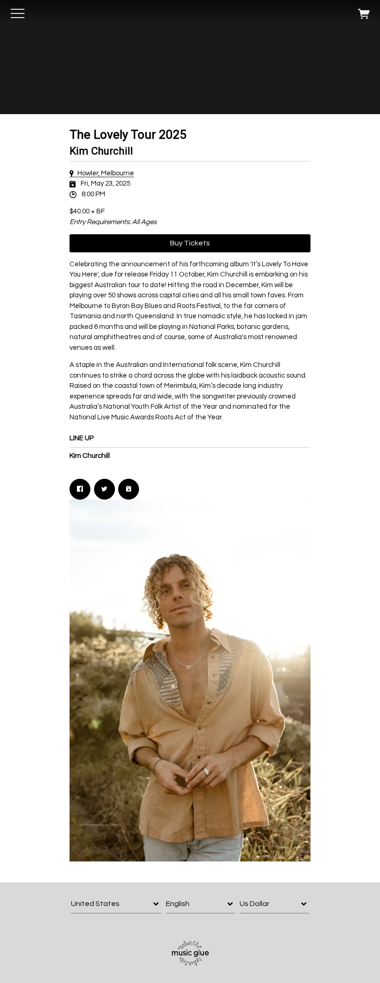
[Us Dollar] (274, 903)
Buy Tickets (190, 243)
